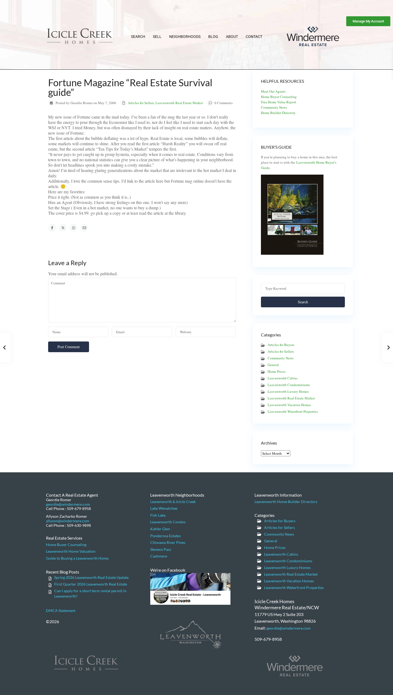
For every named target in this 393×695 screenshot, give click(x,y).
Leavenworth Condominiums (289, 384)
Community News (274, 107)
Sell (157, 36)
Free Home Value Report (278, 102)
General (273, 364)
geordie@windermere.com (68, 504)
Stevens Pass (160, 549)
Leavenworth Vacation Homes (289, 404)
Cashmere (158, 556)
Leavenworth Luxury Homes (288, 391)
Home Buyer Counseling (279, 96)
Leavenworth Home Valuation (70, 551)
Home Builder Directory (278, 112)
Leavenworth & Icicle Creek (173, 501)
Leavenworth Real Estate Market (179, 102)
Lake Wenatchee (163, 508)
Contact (254, 36)
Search (138, 36)
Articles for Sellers (141, 102)
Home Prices (277, 371)
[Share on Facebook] (52, 228)
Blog (213, 36)
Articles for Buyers (281, 344)
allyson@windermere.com (67, 521)
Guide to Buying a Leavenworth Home (77, 558)
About (232, 36)
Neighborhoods (185, 36)
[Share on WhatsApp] (74, 228)
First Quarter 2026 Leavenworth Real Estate (90, 584)
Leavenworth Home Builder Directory (286, 501)
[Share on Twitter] (63, 228)
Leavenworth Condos (168, 522)
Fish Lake (157, 515)
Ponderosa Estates (165, 535)
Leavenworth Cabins (283, 378)
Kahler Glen (160, 529)
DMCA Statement (60, 610)
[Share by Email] (84, 228)
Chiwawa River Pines (167, 542)
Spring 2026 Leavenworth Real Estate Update (91, 577)
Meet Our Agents (273, 91)
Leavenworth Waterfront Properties (293, 411)
